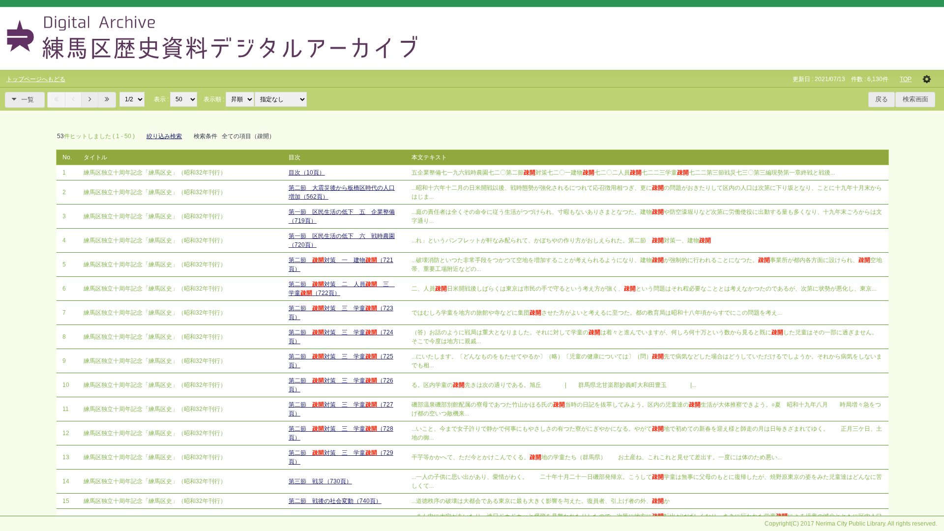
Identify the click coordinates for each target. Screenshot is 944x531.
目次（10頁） (307, 172)
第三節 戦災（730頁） (320, 481)
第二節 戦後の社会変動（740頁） (335, 501)
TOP (906, 79)
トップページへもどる (35, 79)
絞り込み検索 (164, 136)
